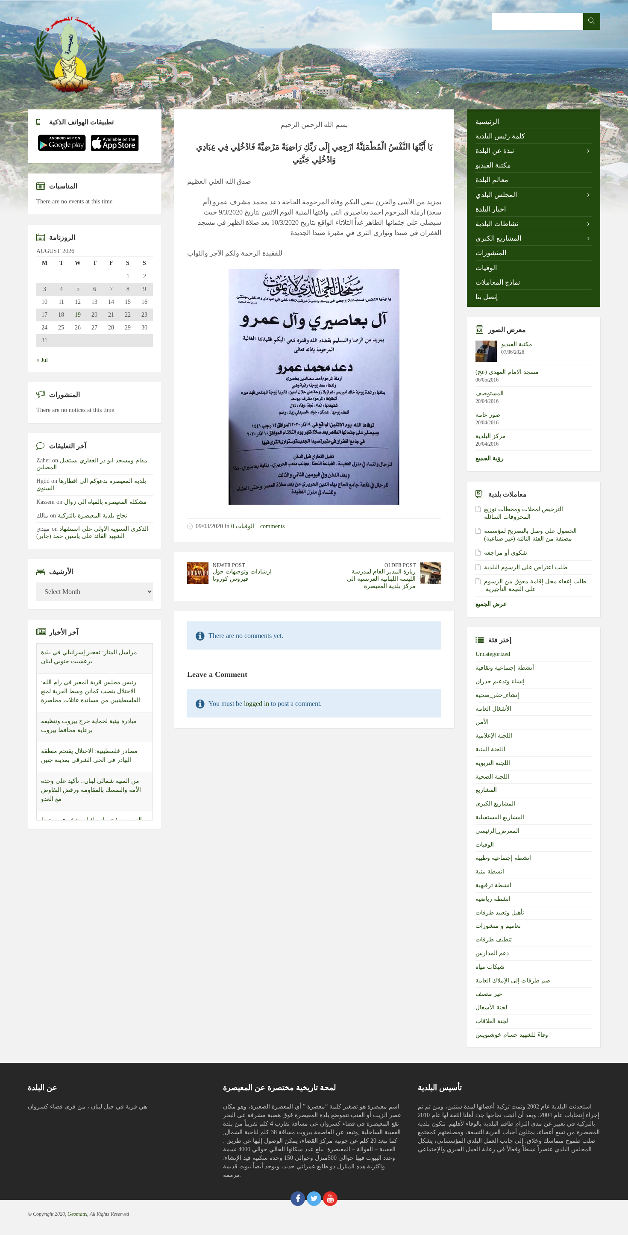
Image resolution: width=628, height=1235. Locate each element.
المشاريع (486, 790)
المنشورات (490, 252)
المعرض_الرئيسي (497, 831)
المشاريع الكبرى (498, 238)
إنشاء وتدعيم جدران (500, 681)
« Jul (42, 360)
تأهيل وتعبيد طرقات (499, 912)
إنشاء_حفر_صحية (497, 695)
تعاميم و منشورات (498, 926)
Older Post (400, 565)
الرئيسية (487, 121)
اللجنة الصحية (492, 776)
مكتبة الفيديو (493, 165)
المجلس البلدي (496, 194)
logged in (256, 703)
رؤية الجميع (489, 458)
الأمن (482, 722)
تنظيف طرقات (493, 939)
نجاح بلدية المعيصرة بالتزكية (92, 515)
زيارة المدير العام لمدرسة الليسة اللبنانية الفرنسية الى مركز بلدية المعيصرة (381, 578)
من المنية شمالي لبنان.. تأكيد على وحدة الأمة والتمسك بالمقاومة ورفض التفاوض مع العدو (91, 790)
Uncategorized (492, 654)
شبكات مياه (490, 967)
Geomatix (77, 1214)
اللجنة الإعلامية (493, 735)
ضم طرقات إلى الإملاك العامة (512, 980)
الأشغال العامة (493, 709)
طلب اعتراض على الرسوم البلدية (526, 567)
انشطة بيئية (489, 871)
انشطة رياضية (493, 899)
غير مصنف (488, 994)
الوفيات (245, 526)
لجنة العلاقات (491, 1021)
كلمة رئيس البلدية (500, 136)
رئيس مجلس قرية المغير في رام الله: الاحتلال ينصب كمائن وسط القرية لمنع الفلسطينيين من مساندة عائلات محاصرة (90, 691)
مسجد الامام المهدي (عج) (507, 372)
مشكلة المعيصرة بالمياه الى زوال (105, 502)
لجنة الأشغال (491, 1007)
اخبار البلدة (490, 209)
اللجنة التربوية (492, 763)
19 (78, 315)
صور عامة (487, 415)
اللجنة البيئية (490, 749)
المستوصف (489, 393)
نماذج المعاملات (497, 282)
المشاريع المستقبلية (499, 817)
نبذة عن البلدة (494, 150)
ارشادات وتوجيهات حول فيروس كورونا (242, 575)
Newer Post (229, 565)
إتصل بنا (486, 296)
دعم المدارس (492, 953)
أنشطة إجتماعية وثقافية (504, 668)
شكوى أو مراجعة (505, 553)
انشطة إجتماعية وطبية (503, 858)
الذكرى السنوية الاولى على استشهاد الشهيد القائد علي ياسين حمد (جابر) (92, 532)
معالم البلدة (491, 179)
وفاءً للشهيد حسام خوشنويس (511, 1035)
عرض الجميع (491, 604)
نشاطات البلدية (496, 223)
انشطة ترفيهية (493, 885)
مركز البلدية (490, 436)
